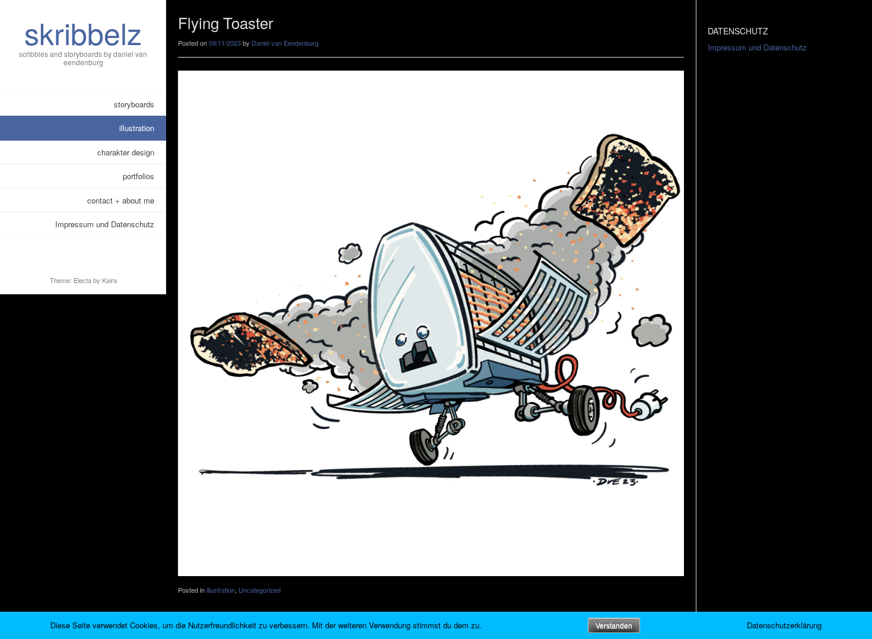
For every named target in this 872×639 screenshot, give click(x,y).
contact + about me (120, 200)
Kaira (109, 280)
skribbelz (83, 32)
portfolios (138, 176)
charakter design (125, 152)
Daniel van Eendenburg (285, 42)
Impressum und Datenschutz (104, 224)
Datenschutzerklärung (784, 625)
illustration (136, 127)
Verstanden (614, 626)
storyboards (134, 104)
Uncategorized (259, 590)
